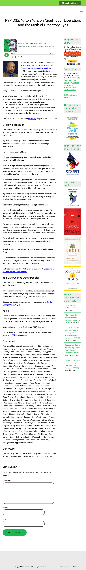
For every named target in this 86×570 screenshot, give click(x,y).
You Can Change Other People (72, 80)
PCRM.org (32, 119)
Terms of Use (78, 567)
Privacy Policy (64, 567)
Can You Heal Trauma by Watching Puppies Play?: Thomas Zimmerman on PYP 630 (72, 350)
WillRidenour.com (19, 335)
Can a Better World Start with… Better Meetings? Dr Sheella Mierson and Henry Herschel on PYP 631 (72, 333)
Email (5, 519)
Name (5, 508)
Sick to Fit (75, 83)
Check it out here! (70, 3)
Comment (7, 481)
